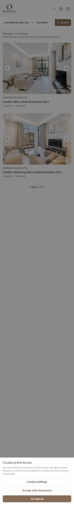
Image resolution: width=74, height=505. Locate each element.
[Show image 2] (57, 90)
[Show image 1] (54, 90)
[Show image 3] (59, 90)
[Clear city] (32, 22)
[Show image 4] (61, 90)
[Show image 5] (63, 90)
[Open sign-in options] (61, 8)
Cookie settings (37, 481)
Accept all (37, 499)
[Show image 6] (65, 90)
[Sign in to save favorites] (67, 47)
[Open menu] (68, 9)
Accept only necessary (37, 490)
